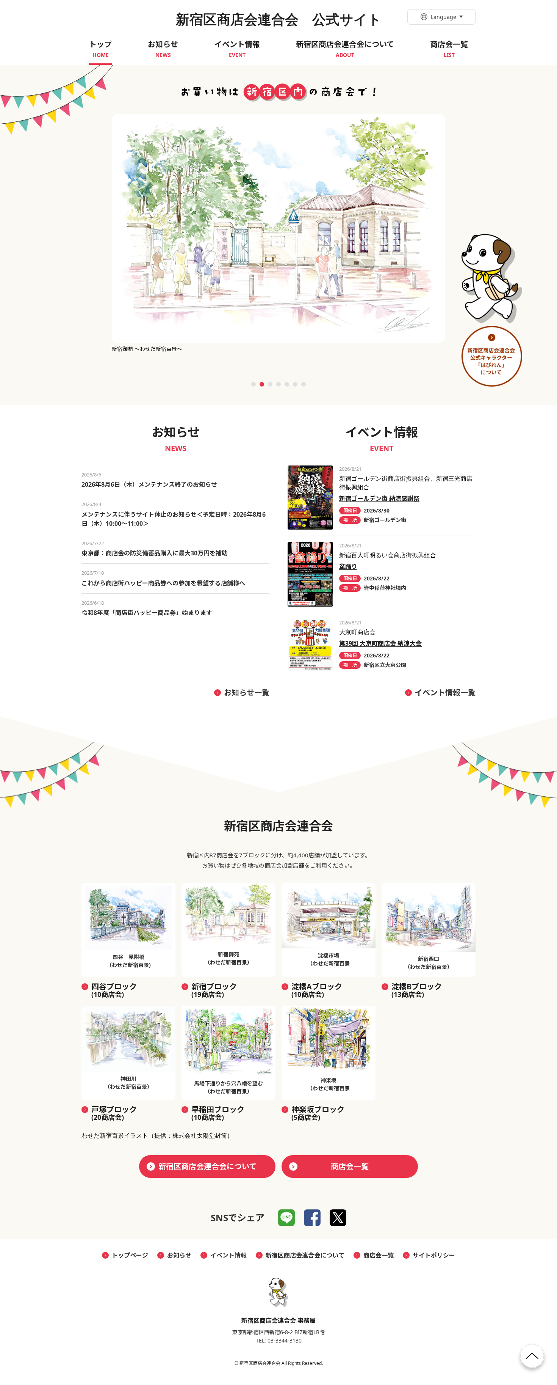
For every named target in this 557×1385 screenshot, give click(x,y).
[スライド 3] (270, 384)
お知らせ (179, 1255)
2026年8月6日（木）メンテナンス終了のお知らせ (149, 484)
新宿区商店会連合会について (207, 1166)
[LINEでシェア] (286, 1217)
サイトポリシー (434, 1255)
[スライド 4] (278, 384)
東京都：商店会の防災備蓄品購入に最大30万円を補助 (154, 553)
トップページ (130, 1255)
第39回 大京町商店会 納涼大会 (380, 643)
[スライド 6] (295, 384)
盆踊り (348, 566)
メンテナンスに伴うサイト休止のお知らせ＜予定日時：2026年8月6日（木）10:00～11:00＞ (173, 519)
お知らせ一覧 (246, 692)
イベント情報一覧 (445, 692)
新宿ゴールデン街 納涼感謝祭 (379, 498)
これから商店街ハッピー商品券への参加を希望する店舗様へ (163, 583)
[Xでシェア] (338, 1217)
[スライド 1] (253, 384)
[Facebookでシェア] (312, 1217)
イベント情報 (228, 1255)
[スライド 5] (287, 384)
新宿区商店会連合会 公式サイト (279, 19)
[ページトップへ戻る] (532, 1359)
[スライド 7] (303, 384)
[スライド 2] (262, 384)
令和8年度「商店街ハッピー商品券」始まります (146, 612)
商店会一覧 (350, 1166)
